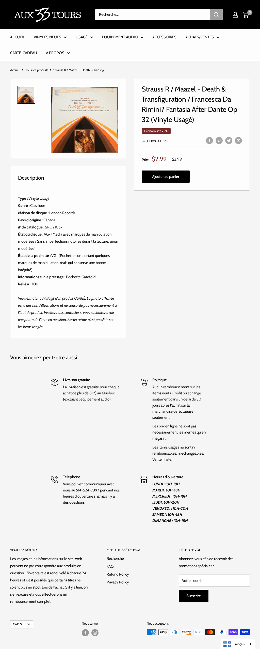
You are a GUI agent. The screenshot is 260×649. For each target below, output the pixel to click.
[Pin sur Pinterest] (219, 140)
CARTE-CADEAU (23, 53)
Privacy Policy (118, 582)
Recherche (115, 558)
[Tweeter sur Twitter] (228, 140)
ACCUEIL (17, 37)
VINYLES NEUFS (47, 37)
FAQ (110, 566)
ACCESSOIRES (164, 37)
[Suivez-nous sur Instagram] (95, 632)
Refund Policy (118, 574)
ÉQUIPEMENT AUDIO (120, 37)
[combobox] (238, 644)
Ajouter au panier (165, 176)
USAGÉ (82, 37)
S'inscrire (193, 596)
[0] (245, 15)
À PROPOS (55, 53)
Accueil (15, 70)
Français (239, 644)
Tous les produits (36, 70)
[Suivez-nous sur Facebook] (85, 632)
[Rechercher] (216, 14)
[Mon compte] (235, 15)
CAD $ (17, 624)
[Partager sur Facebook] (209, 140)
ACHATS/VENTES (199, 37)
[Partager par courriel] (238, 140)
